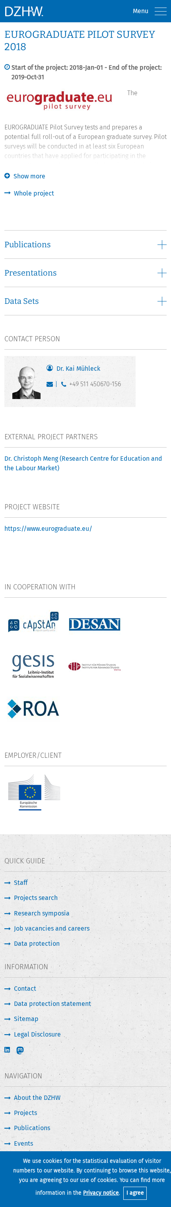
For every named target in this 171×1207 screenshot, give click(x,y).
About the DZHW (37, 1097)
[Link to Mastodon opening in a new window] (25, 1050)
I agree (135, 1192)
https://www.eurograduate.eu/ (48, 528)
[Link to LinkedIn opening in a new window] (8, 1050)
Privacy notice (101, 1192)
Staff (20, 882)
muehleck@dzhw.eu (51, 386)
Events (23, 1143)
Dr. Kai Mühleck (78, 368)
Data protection (37, 943)
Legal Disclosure (37, 1034)
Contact (25, 988)
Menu (140, 11)
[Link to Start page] (23, 11)
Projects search (36, 898)
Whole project (34, 193)
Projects (25, 1113)
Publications (32, 1128)
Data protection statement (52, 1003)
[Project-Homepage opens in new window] (59, 109)
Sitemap (26, 1019)
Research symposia (42, 913)
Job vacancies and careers (51, 928)
